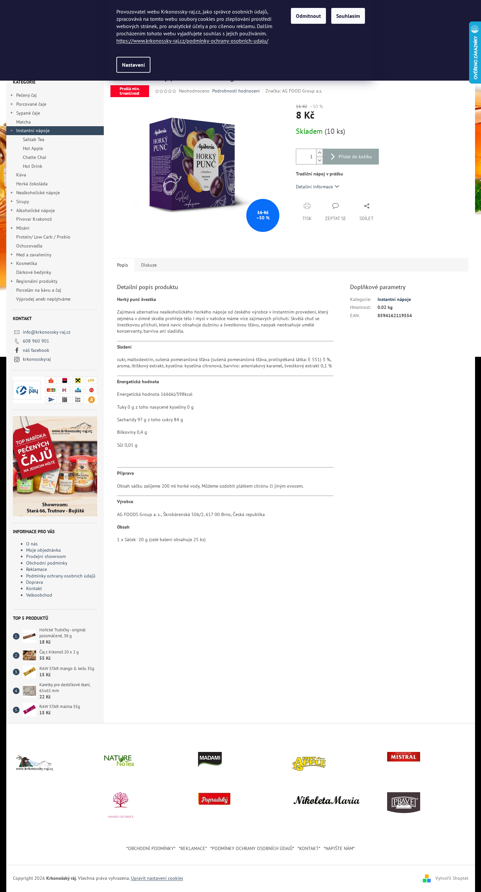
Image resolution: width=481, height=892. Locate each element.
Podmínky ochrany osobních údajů (61, 576)
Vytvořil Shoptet (451, 878)
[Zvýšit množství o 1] (319, 153)
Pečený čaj (26, 95)
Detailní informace (314, 187)
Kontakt (34, 588)
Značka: (293, 91)
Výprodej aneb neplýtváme (43, 299)
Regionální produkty (37, 281)
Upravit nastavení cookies (157, 878)
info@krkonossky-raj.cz (46, 332)
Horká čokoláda (32, 184)
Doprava (34, 582)
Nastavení (133, 64)
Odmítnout (308, 16)
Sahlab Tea (33, 139)
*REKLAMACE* (193, 848)
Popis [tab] (122, 265)
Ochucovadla (29, 246)
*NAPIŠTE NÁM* (339, 848)
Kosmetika (26, 263)
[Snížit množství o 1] (319, 160)
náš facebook (36, 350)
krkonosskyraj (37, 359)
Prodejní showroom (46, 556)
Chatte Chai (34, 157)
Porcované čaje (31, 104)
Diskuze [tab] (149, 265)
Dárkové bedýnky (33, 272)
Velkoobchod (39, 595)
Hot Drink (32, 166)
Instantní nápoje (33, 130)
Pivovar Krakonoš (34, 219)
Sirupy (22, 201)
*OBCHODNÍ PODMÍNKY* (151, 848)
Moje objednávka (43, 550)
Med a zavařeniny (34, 255)
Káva (21, 175)
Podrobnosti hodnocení (236, 91)
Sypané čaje (28, 113)
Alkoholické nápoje (35, 210)
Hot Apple (33, 148)
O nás (32, 544)
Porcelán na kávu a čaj (38, 290)
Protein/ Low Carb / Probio (43, 237)
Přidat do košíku (355, 157)
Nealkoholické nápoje (38, 193)
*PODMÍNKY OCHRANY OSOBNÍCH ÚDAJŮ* (252, 848)
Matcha (23, 122)
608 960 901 (36, 341)
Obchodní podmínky (46, 563)
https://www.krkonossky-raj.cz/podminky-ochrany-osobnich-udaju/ (192, 40)
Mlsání (22, 228)
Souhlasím (348, 16)
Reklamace (36, 569)
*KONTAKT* (309, 848)
